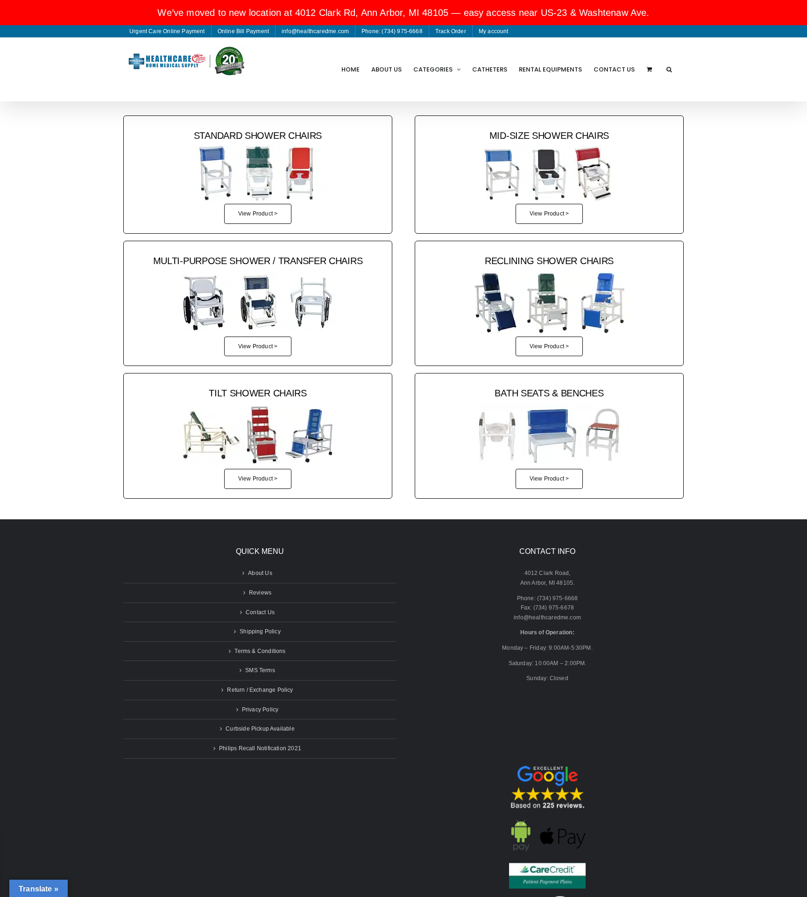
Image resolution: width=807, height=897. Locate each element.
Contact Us (260, 612)
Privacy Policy (260, 709)
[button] (669, 69)
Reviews (260, 592)
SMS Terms (260, 670)
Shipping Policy (260, 631)
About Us (260, 573)
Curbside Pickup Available (260, 728)
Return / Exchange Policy (260, 690)
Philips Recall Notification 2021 (260, 748)
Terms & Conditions (259, 651)
